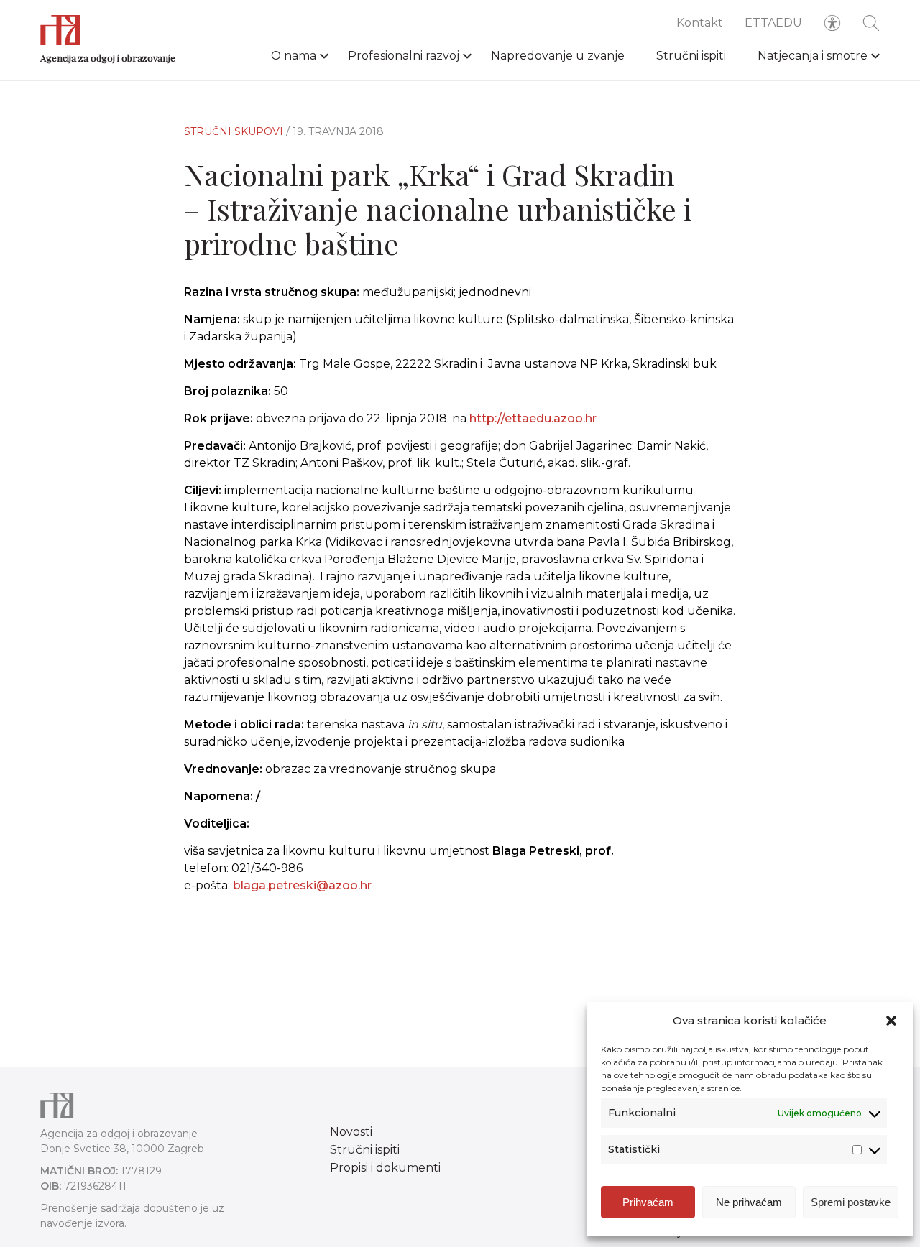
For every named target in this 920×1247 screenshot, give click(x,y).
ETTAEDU (773, 22)
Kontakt (699, 22)
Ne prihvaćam (749, 1202)
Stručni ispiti (691, 55)
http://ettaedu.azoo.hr (533, 418)
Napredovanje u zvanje (558, 55)
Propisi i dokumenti (385, 1167)
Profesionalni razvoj (403, 55)
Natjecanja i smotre (813, 55)
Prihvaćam (647, 1202)
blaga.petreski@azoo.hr (302, 885)
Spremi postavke (851, 1202)
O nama (293, 55)
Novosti (351, 1132)
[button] (891, 1021)
